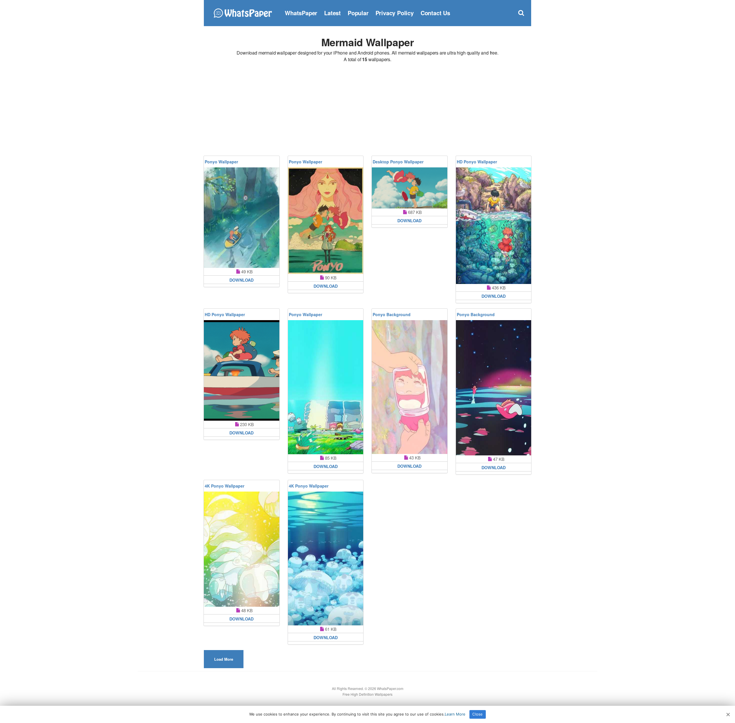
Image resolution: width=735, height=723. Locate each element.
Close (477, 714)
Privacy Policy (395, 13)
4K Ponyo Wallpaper (224, 486)
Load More (223, 659)
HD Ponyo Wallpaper (477, 162)
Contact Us (435, 13)
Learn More (455, 714)
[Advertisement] (367, 110)
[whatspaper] (242, 12)
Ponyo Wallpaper (221, 162)
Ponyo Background (392, 314)
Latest (332, 13)
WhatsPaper (301, 13)
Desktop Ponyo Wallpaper (398, 162)
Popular (358, 13)
